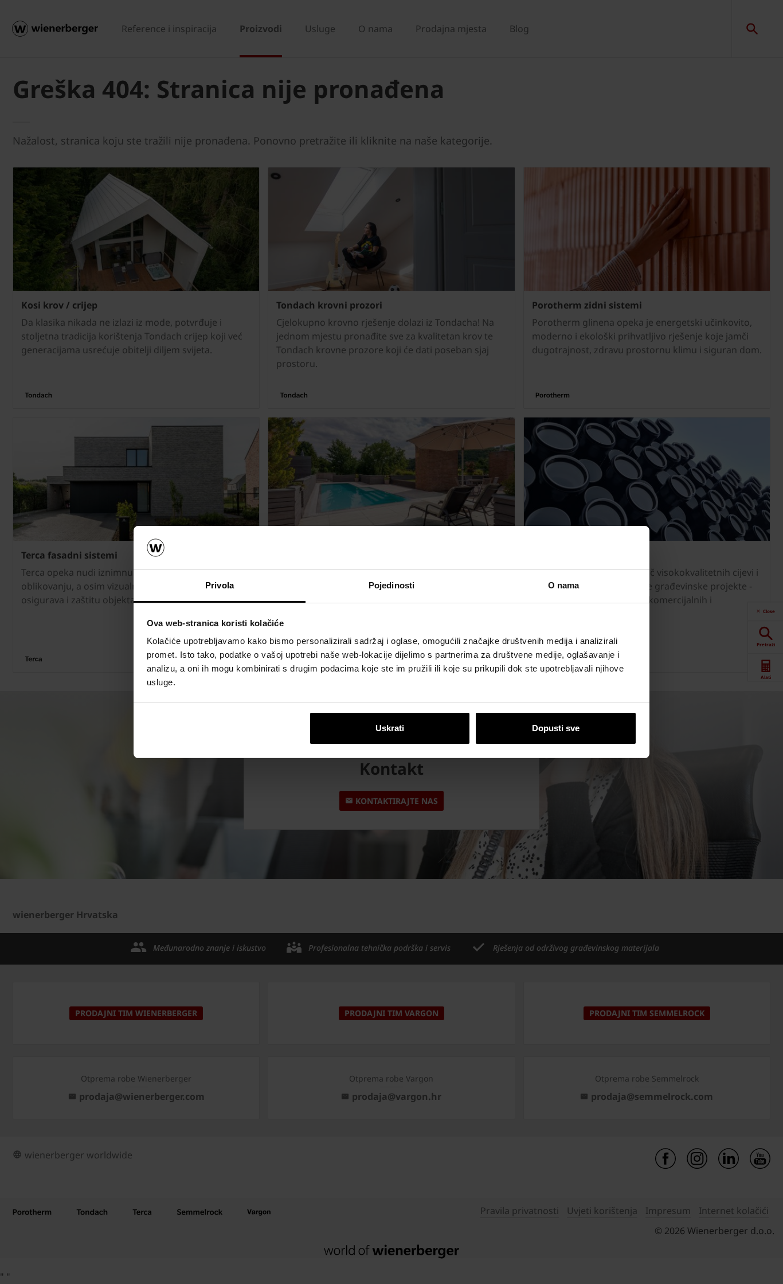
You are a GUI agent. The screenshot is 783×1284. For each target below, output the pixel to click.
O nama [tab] (564, 585)
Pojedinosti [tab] (391, 585)
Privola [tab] (219, 585)
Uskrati (389, 728)
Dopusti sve (556, 728)
